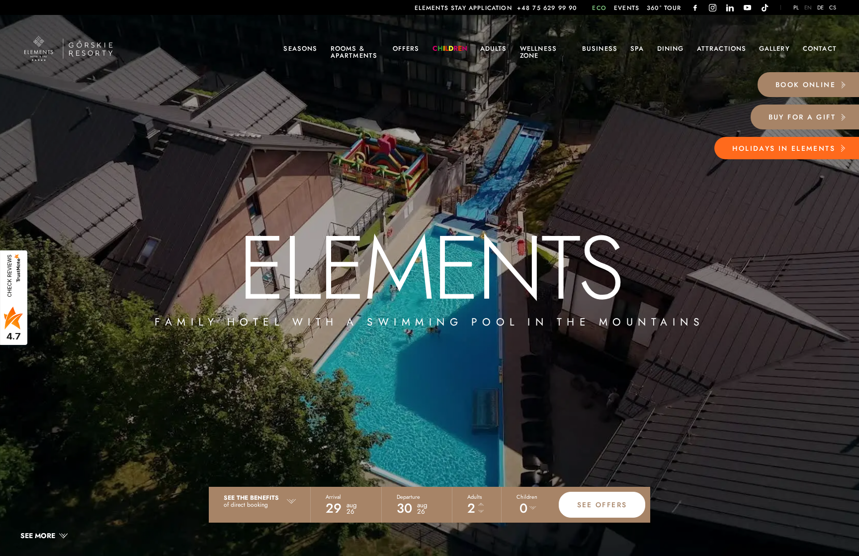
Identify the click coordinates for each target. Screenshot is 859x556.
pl (796, 7)
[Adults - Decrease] (481, 511)
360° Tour (664, 7)
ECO (599, 7)
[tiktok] (765, 7)
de (820, 7)
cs (833, 7)
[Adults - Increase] (481, 504)
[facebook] (695, 7)
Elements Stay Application (463, 7)
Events (626, 7)
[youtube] (747, 7)
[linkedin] (730, 7)
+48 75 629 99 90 (547, 8)
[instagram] (712, 7)
